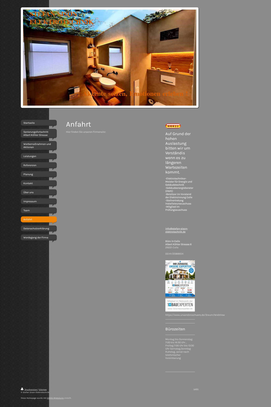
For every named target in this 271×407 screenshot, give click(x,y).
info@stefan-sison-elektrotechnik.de (176, 230)
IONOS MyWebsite (55, 398)
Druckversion (31, 389)
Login (196, 389)
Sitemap (43, 389)
